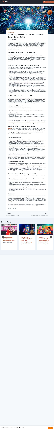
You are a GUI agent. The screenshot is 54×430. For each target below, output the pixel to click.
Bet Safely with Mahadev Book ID (12, 214)
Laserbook (10, 128)
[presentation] (9, 229)
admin (10, 39)
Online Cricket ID (11, 32)
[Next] (51, 237)
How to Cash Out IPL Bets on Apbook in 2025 (39, 214)
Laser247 (39, 47)
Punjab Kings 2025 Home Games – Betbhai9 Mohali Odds (9, 239)
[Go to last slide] (3, 237)
